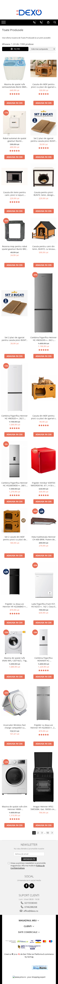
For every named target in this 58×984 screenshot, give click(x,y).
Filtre (16, 49)
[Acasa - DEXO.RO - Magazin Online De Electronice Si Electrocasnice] (29, 12)
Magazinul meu (28, 920)
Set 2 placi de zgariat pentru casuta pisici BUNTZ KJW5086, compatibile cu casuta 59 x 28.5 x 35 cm (43, 139)
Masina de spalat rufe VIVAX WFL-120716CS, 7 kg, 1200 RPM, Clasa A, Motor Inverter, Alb (14, 659)
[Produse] (3, 23)
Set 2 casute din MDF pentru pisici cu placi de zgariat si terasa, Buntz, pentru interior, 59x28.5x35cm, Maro (14, 538)
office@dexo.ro (30, 910)
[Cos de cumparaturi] (48, 22)
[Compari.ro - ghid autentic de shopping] (19, 967)
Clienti (28, 926)
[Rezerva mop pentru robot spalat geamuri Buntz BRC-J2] (14, 231)
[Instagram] (31, 885)
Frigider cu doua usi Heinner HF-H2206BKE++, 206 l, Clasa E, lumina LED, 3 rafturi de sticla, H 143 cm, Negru (14, 605)
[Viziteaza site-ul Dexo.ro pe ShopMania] (40, 967)
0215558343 (30, 902)
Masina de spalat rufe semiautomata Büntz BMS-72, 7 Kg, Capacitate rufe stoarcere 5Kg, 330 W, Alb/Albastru (14, 85)
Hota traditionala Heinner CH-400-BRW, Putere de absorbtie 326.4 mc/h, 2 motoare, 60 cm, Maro (44, 538)
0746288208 (30, 907)
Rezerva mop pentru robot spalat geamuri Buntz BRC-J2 (14, 247)
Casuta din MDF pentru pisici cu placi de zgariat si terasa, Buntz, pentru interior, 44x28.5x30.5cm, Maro (43, 417)
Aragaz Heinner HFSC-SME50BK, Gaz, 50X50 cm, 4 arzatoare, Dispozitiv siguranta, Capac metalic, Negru (43, 808)
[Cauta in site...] (55, 22)
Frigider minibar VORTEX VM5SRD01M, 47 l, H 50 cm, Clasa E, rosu (43, 484)
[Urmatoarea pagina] (52, 833)
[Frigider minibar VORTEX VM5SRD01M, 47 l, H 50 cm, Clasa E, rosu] (43, 460)
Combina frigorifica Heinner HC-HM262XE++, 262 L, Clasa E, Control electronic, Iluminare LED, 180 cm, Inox (43, 338)
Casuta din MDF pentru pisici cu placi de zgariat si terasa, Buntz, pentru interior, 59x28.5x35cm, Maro (43, 85)
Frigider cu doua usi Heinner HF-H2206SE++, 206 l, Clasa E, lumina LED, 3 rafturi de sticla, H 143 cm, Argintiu (43, 726)
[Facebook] (26, 885)
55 (48, 832)
